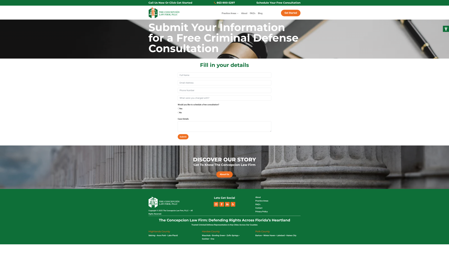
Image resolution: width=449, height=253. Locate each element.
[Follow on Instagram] (216, 204)
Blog (260, 13)
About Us (224, 174)
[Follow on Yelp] (233, 204)
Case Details (183, 119)
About (244, 13)
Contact (258, 208)
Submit (183, 137)
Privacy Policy (261, 211)
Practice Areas (229, 13)
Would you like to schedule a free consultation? (198, 104)
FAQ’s (252, 13)
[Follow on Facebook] (221, 204)
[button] (446, 29)
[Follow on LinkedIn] (227, 204)
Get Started (290, 12)
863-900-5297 (226, 2)
